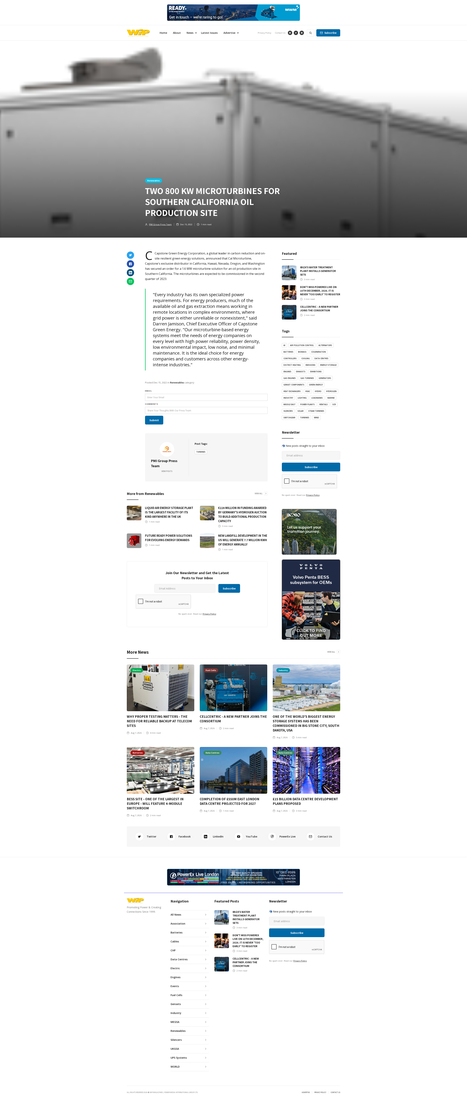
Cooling (305, 358)
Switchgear (289, 417)
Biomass (302, 352)
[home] (138, 33)
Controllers (290, 358)
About (177, 32)
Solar (301, 411)
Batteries (288, 352)
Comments (151, 404)
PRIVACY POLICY (320, 1092)
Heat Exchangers (292, 391)
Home (163, 32)
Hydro (318, 391)
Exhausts (300, 371)
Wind (316, 417)
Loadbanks (317, 398)
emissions (310, 365)
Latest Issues (209, 32)
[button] (191, 33)
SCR (334, 404)
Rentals (323, 404)
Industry (288, 398)
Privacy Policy (264, 32)
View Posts (166, 471)
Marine (331, 398)
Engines (287, 371)
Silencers (288, 411)
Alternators (325, 345)
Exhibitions (316, 371)
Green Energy (316, 384)
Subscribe (330, 32)
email (148, 391)
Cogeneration (318, 352)
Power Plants (307, 404)
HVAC (307, 391)
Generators (325, 378)
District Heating (292, 365)
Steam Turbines (316, 411)
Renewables (153, 180)
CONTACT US (335, 1092)
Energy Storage (328, 365)
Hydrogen (331, 391)
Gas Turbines (307, 378)
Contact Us (280, 32)
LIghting (302, 398)
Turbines (200, 452)
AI (284, 345)
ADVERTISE (306, 1092)
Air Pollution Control (302, 345)
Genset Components (293, 384)
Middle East (289, 404)
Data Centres (321, 358)
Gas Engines (289, 378)
